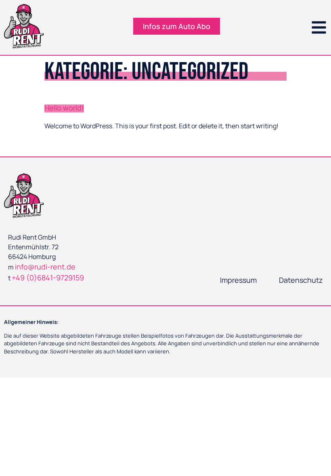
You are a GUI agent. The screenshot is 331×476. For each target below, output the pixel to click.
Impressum (238, 280)
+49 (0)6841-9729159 (48, 277)
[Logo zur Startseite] (24, 26)
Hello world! (64, 108)
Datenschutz (301, 280)
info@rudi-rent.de (45, 266)
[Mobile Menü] (319, 27)
